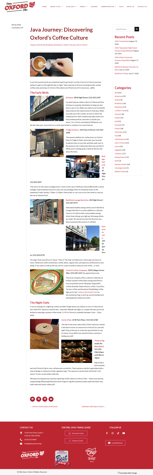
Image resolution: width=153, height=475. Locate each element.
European (119, 125)
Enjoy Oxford (36, 45)
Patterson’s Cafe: (104, 232)
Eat (74, 45)
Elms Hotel (98, 346)
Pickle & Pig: (100, 340)
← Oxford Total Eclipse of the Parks (44, 406)
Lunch (119, 146)
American (120, 96)
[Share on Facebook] (32, 399)
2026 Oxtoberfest (122, 41)
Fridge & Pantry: (72, 130)
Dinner (119, 118)
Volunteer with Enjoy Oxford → (94, 406)
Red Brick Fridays (121, 73)
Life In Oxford (81, 45)
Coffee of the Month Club (87, 292)
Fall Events (120, 132)
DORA (64, 312)
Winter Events (121, 171)
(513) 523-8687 (30, 439)
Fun (118, 136)
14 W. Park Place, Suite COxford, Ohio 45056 (33, 434)
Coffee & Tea (67, 45)
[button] (107, 433)
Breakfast (49, 45)
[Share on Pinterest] (38, 399)
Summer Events (122, 164)
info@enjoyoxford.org (32, 443)
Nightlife (120, 150)
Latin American (122, 139)
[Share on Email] (51, 399)
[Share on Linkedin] (44, 399)
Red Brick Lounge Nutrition (77, 200)
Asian (118, 100)
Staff (118, 161)
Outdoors (120, 153)
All (44, 45)
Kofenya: (69, 97)
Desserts (119, 114)
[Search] (137, 29)
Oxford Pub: (66, 320)
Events (119, 128)
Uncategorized (122, 168)
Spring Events (122, 157)
